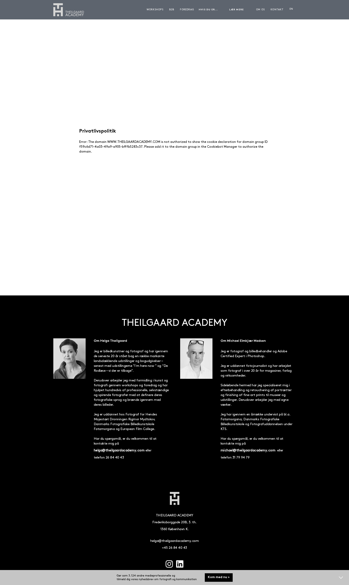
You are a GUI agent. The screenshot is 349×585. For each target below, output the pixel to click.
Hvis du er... (208, 9)
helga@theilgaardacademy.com (119, 450)
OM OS (260, 9)
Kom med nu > (219, 577)
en (291, 9)
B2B (171, 9)
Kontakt (277, 9)
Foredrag (187, 9)
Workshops (155, 9)
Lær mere (236, 9)
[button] (212, 10)
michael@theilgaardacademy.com (248, 450)
